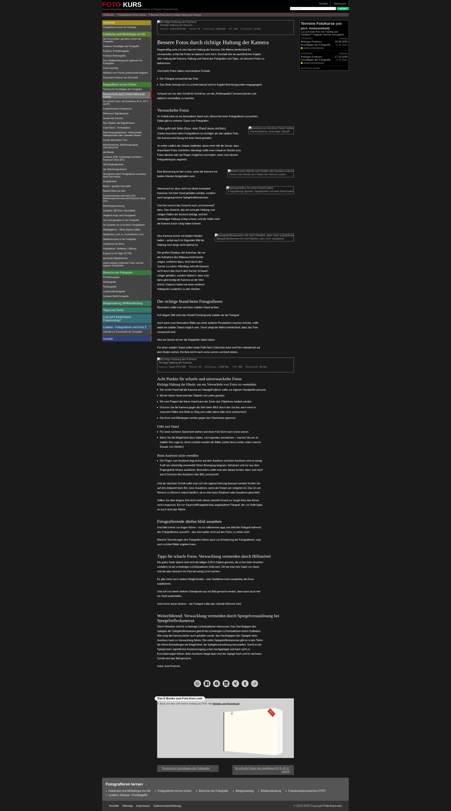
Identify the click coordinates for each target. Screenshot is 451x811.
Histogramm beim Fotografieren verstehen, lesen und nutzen (125, 175)
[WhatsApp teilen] (197, 683)
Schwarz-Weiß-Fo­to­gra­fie (116, 296)
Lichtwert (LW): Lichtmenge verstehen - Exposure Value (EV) (123, 158)
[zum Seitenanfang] (225, 767)
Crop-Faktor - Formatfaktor (116, 127)
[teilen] (235, 683)
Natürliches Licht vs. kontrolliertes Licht (123, 234)
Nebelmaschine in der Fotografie (119, 239)
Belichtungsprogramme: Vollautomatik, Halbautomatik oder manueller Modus (122, 133)
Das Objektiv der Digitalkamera (119, 123)
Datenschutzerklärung (167, 805)
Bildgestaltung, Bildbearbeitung (123, 303)
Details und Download (226, 703)
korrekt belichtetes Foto (115, 140)
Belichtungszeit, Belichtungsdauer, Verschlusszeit (120, 146)
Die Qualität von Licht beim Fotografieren (124, 225)
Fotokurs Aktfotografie (114, 55)
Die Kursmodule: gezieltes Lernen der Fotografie (122, 40)
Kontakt (323, 3)
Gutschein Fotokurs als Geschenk (120, 77)
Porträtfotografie (111, 277)
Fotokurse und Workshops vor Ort (124, 34)
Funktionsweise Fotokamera (117, 108)
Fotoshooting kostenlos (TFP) (306, 790)
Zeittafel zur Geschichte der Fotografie (122, 331)
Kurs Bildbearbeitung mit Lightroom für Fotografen (122, 61)
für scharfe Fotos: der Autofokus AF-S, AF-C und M (125, 102)
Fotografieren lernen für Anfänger (119, 27)
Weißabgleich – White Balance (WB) (121, 229)
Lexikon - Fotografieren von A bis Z (125, 327)
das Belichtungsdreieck (115, 169)
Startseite (109, 22)
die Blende (108, 152)
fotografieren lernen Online (120, 84)
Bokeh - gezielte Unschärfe (117, 186)
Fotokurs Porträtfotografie (116, 51)
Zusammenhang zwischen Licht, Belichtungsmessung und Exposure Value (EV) (124, 198)
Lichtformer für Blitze (113, 244)
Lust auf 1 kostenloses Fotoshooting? (117, 318)
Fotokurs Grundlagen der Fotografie (121, 46)
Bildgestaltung (245, 790)
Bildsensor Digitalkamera (115, 113)
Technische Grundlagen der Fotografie (122, 89)
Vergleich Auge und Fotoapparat (119, 215)
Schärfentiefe (110, 181)
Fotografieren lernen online (174, 790)
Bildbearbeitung (271, 790)
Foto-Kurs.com (332, 805)
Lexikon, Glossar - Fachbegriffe (128, 795)
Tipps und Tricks (113, 310)
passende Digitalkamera (115, 258)
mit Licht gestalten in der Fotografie (121, 220)
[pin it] (216, 683)
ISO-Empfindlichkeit (113, 164)
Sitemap (127, 805)
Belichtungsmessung (113, 206)
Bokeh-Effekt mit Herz (114, 191)
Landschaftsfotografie (114, 291)
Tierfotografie (109, 286)
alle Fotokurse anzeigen (310, 68)
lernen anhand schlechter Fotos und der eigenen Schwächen (123, 264)
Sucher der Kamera (113, 118)
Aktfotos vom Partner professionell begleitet (125, 72)
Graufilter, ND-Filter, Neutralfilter (119, 210)
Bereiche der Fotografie (118, 272)
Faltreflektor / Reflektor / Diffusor (120, 248)
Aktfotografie (109, 282)
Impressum (340, 3)
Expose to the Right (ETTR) (117, 253)
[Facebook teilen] (207, 683)
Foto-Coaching (110, 68)
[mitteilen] (226, 683)
